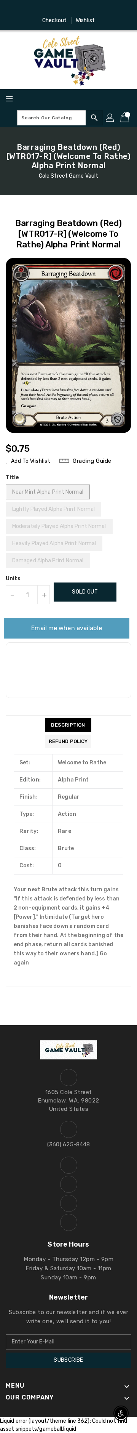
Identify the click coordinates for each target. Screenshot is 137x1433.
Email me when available (66, 628)
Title (12, 477)
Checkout (54, 20)
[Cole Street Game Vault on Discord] (75, 8)
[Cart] (125, 117)
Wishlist (85, 20)
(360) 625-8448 (68, 1144)
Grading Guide (92, 460)
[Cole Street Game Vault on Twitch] (90, 8)
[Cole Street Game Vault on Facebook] (47, 8)
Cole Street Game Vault (68, 176)
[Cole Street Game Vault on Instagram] (61, 8)
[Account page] (110, 117)
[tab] (68, 725)
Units (13, 578)
